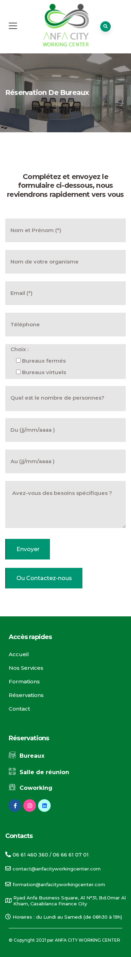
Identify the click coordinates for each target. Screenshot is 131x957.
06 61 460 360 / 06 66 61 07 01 (51, 855)
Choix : (19, 349)
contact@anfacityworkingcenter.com (57, 868)
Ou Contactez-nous (44, 578)
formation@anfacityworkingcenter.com (59, 884)
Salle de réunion (44, 772)
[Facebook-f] (15, 805)
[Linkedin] (44, 805)
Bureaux (32, 755)
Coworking (36, 788)
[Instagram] (29, 805)
